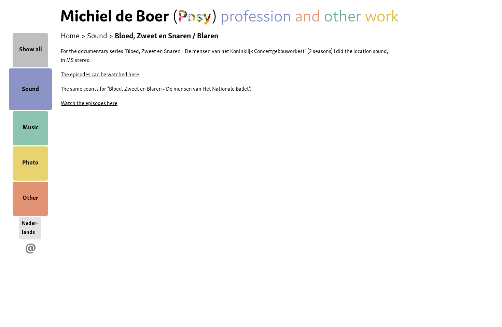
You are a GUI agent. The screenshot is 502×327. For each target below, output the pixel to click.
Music (31, 126)
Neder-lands (30, 227)
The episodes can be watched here (100, 73)
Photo (30, 162)
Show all (30, 48)
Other (30, 197)
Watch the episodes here (89, 102)
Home (70, 35)
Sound (30, 88)
